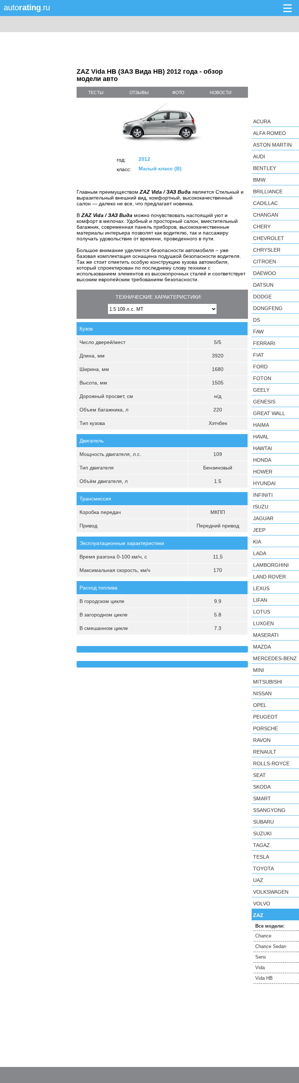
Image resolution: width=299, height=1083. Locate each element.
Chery (262, 226)
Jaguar (263, 518)
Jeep (259, 530)
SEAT (259, 775)
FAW (258, 331)
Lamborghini (271, 565)
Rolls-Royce (271, 763)
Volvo (261, 903)
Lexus (261, 588)
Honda (262, 460)
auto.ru (27, 7)
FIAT (258, 355)
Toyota (263, 868)
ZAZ (258, 915)
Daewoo (264, 273)
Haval (261, 437)
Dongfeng (268, 308)
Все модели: (269, 926)
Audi (259, 156)
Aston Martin (272, 145)
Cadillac (265, 203)
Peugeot (265, 717)
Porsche (265, 728)
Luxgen (263, 623)
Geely (261, 390)
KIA (257, 542)
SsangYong (269, 810)
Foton (262, 378)
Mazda (262, 647)
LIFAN (260, 600)
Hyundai (264, 483)
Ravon (262, 740)
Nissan (262, 693)
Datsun (263, 285)
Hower (262, 472)
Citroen (264, 261)
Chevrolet (268, 238)
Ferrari (264, 343)
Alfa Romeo (269, 133)
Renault (264, 752)
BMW (259, 180)
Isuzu (260, 507)
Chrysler (266, 250)
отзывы (139, 92)
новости (221, 92)
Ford (260, 367)
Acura (262, 121)
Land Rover (269, 577)
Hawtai (262, 448)
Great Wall (269, 413)
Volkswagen (270, 892)
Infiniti (263, 495)
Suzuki (262, 833)
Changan (265, 215)
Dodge (262, 296)
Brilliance (268, 191)
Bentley (264, 168)
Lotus (261, 612)
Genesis (264, 402)
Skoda (262, 787)
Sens (260, 957)
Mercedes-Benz (275, 658)
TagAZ (261, 845)
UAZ (258, 880)
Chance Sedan (270, 946)
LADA (259, 553)
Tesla (261, 857)
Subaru (263, 822)
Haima (261, 425)
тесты (96, 92)
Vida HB (264, 978)
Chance (263, 936)
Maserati (266, 635)
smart (262, 798)
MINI (258, 670)
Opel (260, 705)
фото (178, 92)
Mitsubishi (267, 682)
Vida (260, 967)
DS (256, 320)
